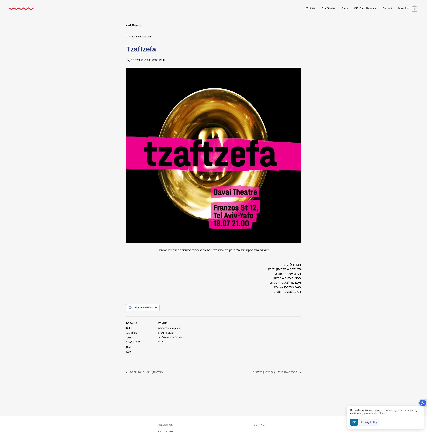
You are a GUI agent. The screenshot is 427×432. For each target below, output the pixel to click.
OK (354, 422)
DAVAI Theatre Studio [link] (169, 328)
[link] (422, 403)
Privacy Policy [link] (369, 422)
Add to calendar (143, 307)
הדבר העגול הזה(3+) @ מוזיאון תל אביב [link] (275, 372)
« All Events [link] (133, 25)
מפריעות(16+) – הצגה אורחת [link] (146, 372)
